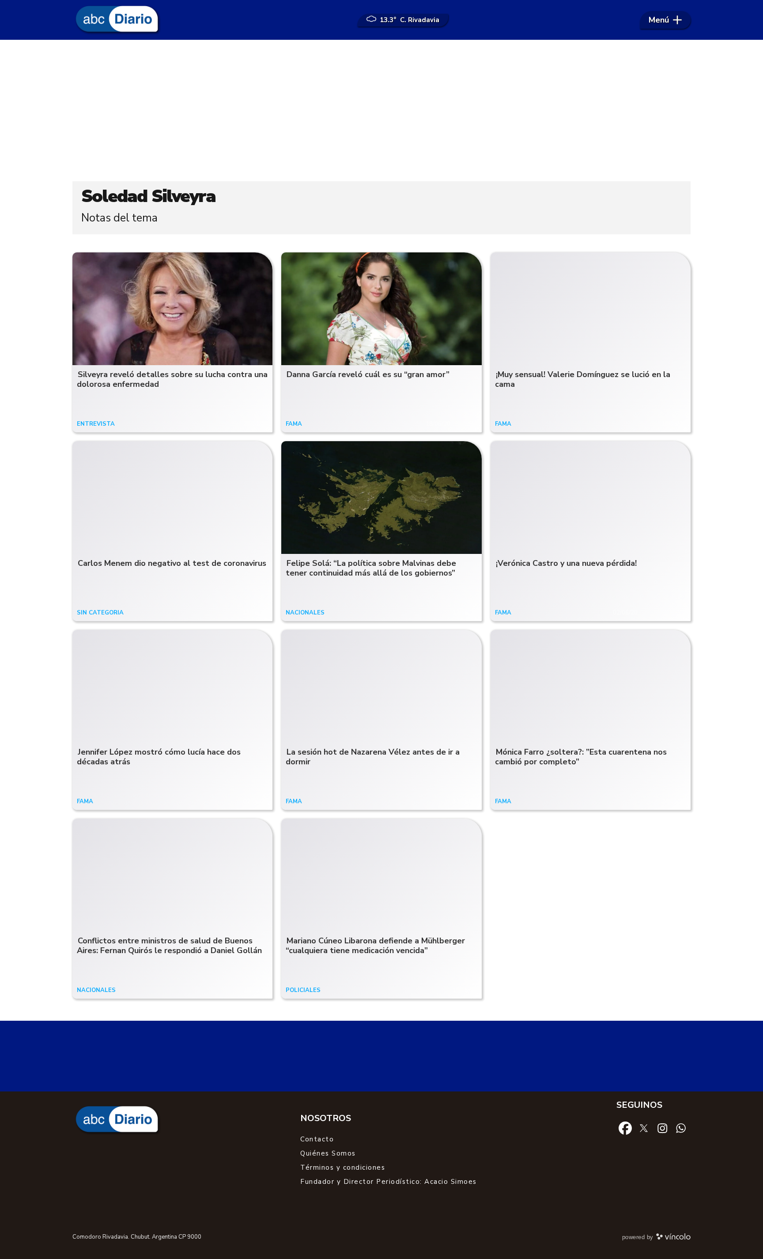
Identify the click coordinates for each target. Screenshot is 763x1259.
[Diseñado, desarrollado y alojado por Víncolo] (673, 1238)
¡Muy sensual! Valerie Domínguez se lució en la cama (582, 379)
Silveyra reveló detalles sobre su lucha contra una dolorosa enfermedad (172, 379)
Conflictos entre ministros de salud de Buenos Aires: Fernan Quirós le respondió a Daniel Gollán (169, 945)
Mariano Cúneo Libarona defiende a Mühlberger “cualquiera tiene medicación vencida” (375, 945)
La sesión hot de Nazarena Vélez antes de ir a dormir (373, 757)
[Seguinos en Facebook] (625, 1128)
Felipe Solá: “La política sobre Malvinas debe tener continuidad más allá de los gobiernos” (371, 568)
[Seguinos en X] (644, 1128)
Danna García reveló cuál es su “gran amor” (368, 374)
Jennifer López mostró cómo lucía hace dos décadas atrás (159, 757)
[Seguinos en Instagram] (662, 1128)
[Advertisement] (381, 110)
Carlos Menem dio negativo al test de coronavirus (172, 563)
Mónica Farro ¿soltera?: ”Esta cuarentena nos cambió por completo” (581, 757)
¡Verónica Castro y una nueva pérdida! (566, 563)
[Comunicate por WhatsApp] (681, 1128)
